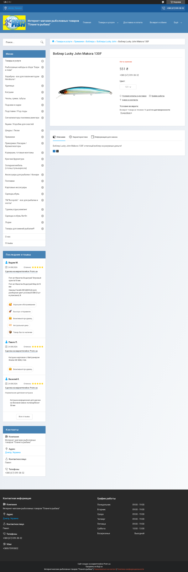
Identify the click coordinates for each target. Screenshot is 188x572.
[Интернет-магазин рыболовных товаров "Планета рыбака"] (14, 22)
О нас (7, 237)
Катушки (9, 92)
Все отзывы (24, 416)
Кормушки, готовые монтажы (19, 152)
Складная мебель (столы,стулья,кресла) (16, 166)
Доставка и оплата (132, 22)
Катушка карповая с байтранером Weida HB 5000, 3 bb (24, 358)
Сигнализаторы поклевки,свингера (22, 118)
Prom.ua (107, 564)
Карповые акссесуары (16, 187)
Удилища (9, 86)
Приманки (79, 41)
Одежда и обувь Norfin (16, 216)
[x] (57, 151)
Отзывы (9, 243)
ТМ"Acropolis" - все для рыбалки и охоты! (21, 201)
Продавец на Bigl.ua (94, 567)
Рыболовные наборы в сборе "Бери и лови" (22, 68)
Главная (87, 22)
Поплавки (10, 181)
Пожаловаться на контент (105, 569)
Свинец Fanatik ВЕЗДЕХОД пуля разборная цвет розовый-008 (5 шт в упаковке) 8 (25, 292)
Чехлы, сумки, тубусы (15, 98)
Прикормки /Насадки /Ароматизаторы (16, 144)
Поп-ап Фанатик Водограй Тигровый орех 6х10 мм (25, 279)
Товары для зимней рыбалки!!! (19, 228)
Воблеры (90, 41)
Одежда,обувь (12, 194)
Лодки (8, 222)
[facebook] (54, 151)
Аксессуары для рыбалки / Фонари (22, 174)
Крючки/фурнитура (14, 159)
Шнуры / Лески (12, 130)
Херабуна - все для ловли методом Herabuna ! (22, 78)
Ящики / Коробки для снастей (19, 124)
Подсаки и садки (13, 105)
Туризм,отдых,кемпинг (16, 209)
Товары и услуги (106, 22)
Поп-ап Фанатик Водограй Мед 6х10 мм (25, 285)
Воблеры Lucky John (106, 41)
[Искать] (42, 42)
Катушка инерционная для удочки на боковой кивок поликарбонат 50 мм (25, 402)
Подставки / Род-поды (16, 111)
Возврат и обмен (158, 22)
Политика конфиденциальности (130, 569)
